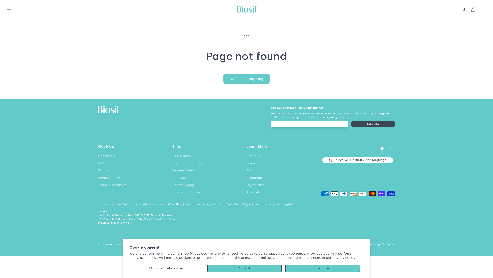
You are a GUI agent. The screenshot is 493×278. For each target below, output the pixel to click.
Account (252, 192)
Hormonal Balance (186, 192)
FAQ (101, 163)
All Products (181, 156)
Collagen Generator (187, 163)
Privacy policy (109, 178)
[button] (8, 9)
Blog (249, 170)
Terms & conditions (113, 185)
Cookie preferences (381, 244)
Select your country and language (360, 160)
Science (252, 163)
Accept (244, 268)
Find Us (104, 170)
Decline (322, 268)
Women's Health (184, 170)
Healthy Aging (183, 185)
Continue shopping (246, 79)
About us (253, 156)
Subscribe (373, 124)
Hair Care (179, 178)
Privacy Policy (343, 257)
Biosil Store (117, 244)
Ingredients (255, 185)
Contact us (107, 156)
